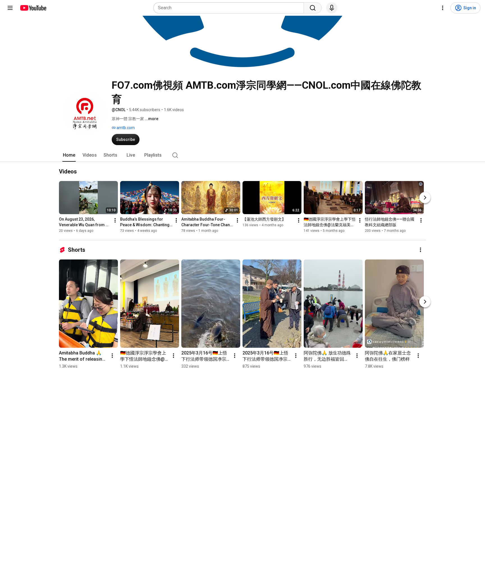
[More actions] (115, 220)
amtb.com (125, 127)
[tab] (69, 155)
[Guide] (10, 7)
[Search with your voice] (331, 7)
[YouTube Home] (33, 8)
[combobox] (230, 7)
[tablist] (242, 155)
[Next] (425, 197)
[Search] (313, 7)
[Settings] (442, 7)
